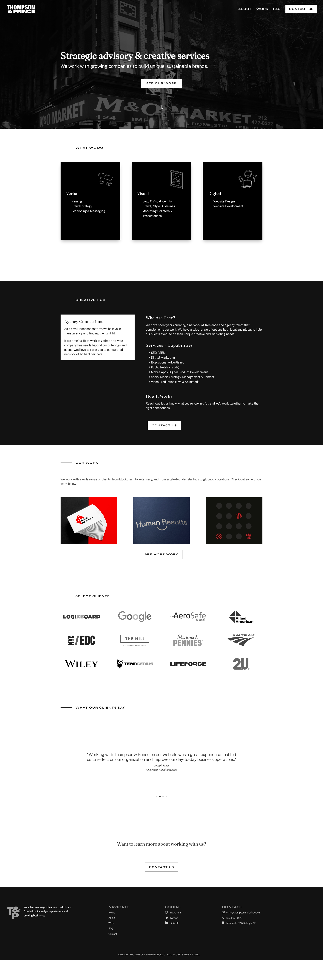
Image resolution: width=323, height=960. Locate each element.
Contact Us (301, 9)
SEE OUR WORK (161, 83)
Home (111, 912)
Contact (112, 934)
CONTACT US (164, 425)
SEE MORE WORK (161, 554)
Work (262, 9)
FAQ (277, 9)
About (245, 9)
